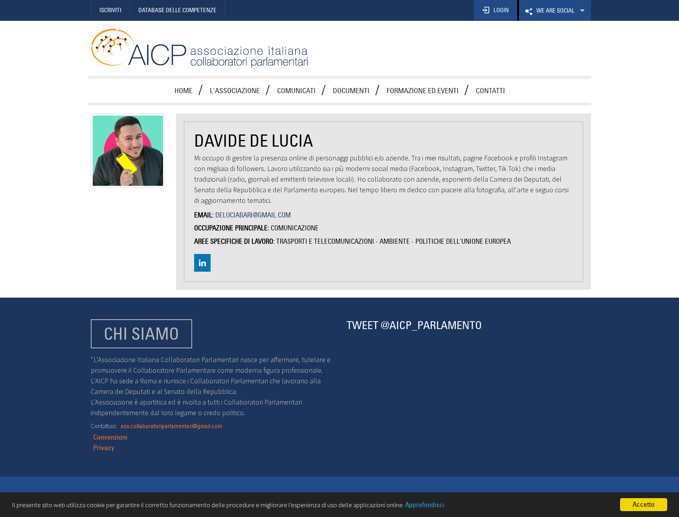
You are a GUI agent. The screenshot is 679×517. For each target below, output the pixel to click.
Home (183, 90)
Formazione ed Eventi (423, 90)
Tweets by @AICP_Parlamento (380, 355)
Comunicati (296, 90)
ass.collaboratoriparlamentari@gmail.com (171, 426)
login (501, 10)
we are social (554, 14)
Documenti (351, 90)
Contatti (490, 90)
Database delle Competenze (177, 10)
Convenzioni (110, 437)
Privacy (103, 447)
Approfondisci (424, 504)
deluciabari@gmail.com (253, 215)
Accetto (644, 504)
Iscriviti (110, 10)
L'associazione (235, 90)
